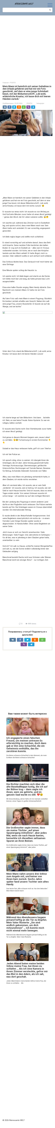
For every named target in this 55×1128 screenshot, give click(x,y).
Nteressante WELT (24, 3)
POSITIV (29, 103)
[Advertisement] (27, 46)
